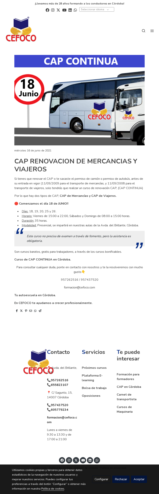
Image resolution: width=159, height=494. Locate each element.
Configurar (101, 479)
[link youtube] (64, 10)
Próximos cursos (94, 368)
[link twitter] (58, 10)
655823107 (59, 385)
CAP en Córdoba (129, 387)
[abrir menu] (152, 31)
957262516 (59, 380)
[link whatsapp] (75, 10)
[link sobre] (27, 363)
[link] (21, 30)
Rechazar (121, 479)
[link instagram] (52, 10)
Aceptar (139, 479)
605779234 (59, 410)
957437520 (59, 405)
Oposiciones (91, 396)
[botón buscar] (143, 31)
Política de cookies (52, 489)
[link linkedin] (70, 10)
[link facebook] (47, 10)
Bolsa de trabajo (94, 388)
